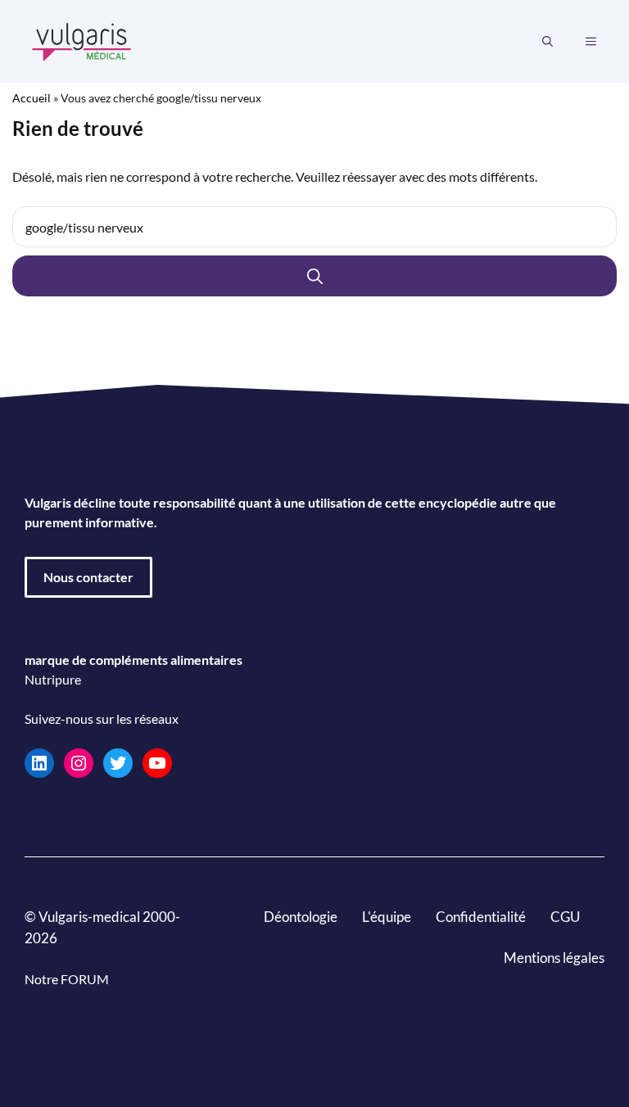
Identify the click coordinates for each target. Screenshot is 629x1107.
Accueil (31, 98)
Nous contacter (88, 577)
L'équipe (386, 916)
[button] (547, 41)
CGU (565, 916)
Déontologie (300, 916)
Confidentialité (481, 916)
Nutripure (53, 679)
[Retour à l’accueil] (82, 39)
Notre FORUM (67, 979)
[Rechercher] (314, 275)
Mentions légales (554, 957)
